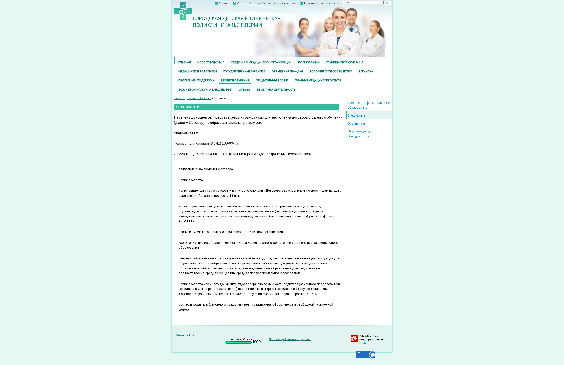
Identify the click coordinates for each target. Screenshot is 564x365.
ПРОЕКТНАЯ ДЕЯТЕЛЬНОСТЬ (276, 89)
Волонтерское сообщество (331, 71)
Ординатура (356, 123)
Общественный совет (272, 80)
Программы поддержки (196, 80)
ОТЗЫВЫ (244, 89)
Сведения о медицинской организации (261, 62)
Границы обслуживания (344, 62)
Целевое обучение (235, 80)
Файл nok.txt (186, 335)
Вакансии (366, 71)
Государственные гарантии (244, 71)
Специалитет (357, 115)
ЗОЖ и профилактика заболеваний (205, 89)
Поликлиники (309, 62)
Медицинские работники (197, 71)
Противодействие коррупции (290, 339)
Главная (184, 62)
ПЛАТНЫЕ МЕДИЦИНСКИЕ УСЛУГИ (318, 80)
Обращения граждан (287, 71)
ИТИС (363, 342)
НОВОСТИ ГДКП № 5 (210, 62)
